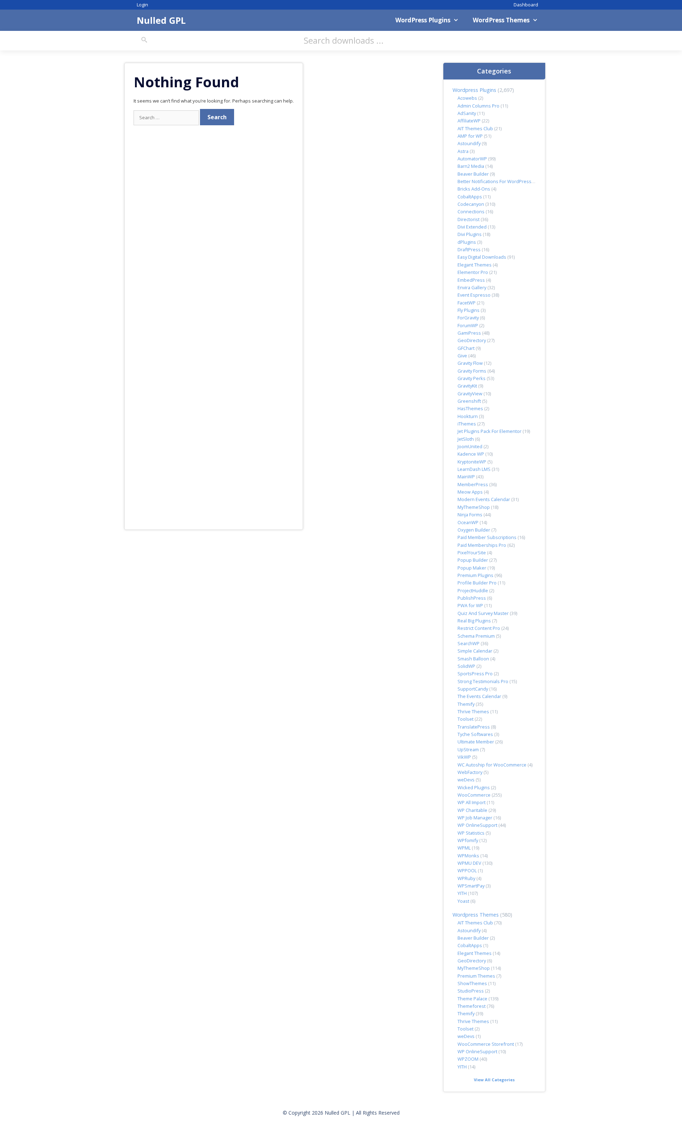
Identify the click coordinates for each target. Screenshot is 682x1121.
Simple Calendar (475, 651)
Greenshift (469, 401)
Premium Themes (476, 976)
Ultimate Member (476, 741)
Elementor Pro (473, 272)
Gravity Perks (472, 378)
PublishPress (472, 598)
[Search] (144, 40)
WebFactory (470, 772)
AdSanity (467, 113)
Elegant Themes (475, 265)
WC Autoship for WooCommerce (492, 765)
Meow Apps (470, 492)
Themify (466, 704)
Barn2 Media (471, 166)
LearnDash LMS (474, 469)
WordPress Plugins (422, 20)
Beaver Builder (473, 174)
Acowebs (467, 98)
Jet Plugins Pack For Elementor (489, 431)
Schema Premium (476, 636)
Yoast (463, 901)
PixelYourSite (472, 552)
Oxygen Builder (474, 530)
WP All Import (472, 802)
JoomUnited (470, 446)
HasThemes (470, 408)
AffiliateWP (469, 120)
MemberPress (473, 484)
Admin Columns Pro (478, 106)
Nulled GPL (161, 20)
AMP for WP (470, 136)
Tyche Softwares (475, 734)
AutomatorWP (472, 158)
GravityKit (467, 386)
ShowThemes (472, 983)
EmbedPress (471, 280)
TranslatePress (474, 727)
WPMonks (468, 855)
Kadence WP (471, 454)
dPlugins (467, 242)
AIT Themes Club (475, 128)
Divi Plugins (470, 234)
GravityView (470, 393)
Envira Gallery (472, 287)
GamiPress (469, 333)
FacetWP (467, 303)
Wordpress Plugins (474, 90)
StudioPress (471, 991)
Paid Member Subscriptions (487, 537)
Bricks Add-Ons (474, 189)
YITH (462, 893)
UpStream (468, 749)
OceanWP (468, 522)
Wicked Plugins (474, 787)
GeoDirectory (472, 340)
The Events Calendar (479, 696)
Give (462, 355)
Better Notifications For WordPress (494, 181)
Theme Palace (472, 998)
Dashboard (526, 4)
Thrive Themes (473, 711)
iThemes (467, 424)
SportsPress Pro (475, 673)
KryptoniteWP (472, 461)
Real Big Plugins (474, 620)
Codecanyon (471, 204)
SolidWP (466, 666)
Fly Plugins (469, 310)
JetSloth (466, 439)
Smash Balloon (473, 658)
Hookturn (468, 416)
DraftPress (469, 249)
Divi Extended (472, 227)
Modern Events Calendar (484, 499)
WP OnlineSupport (477, 825)
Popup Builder (473, 560)
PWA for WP (470, 605)
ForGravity (468, 317)
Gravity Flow (470, 363)
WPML (464, 848)
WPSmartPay (471, 886)
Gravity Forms (472, 371)
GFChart (466, 348)
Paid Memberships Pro (482, 545)
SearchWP (469, 643)
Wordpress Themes (476, 914)
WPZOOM (468, 1059)
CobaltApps (470, 196)
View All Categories (494, 1079)
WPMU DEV (469, 863)
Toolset (465, 719)
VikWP (464, 757)
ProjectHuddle (473, 590)
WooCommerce (474, 795)
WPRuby (466, 878)
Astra (463, 151)
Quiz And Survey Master (483, 613)
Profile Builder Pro (477, 582)
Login (142, 4)
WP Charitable (472, 810)
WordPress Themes (501, 20)
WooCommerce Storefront (486, 1044)
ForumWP (468, 325)
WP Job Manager (475, 817)
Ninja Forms (470, 514)
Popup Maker (472, 568)
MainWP (466, 476)
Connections (471, 211)
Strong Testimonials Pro (483, 681)
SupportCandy (473, 689)
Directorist (469, 219)
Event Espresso (474, 295)
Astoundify (469, 143)
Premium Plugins (475, 575)
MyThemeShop (474, 507)
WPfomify (468, 840)
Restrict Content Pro (479, 628)
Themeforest (472, 1006)
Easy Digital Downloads (482, 257)
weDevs (466, 779)
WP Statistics (471, 833)
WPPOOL (467, 870)
